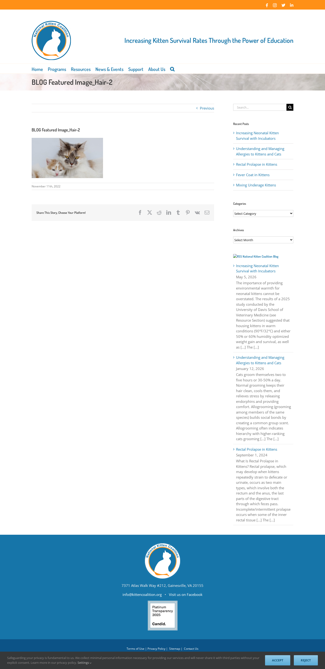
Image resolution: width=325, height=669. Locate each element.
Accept (277, 660)
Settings (84, 662)
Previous (207, 108)
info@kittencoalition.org (142, 594)
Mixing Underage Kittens (256, 185)
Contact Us (191, 649)
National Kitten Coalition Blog (260, 256)
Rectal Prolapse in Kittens (256, 164)
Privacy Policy (156, 649)
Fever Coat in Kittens (253, 174)
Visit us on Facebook (185, 594)
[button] (172, 68)
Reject (306, 660)
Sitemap (174, 649)
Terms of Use (135, 649)
